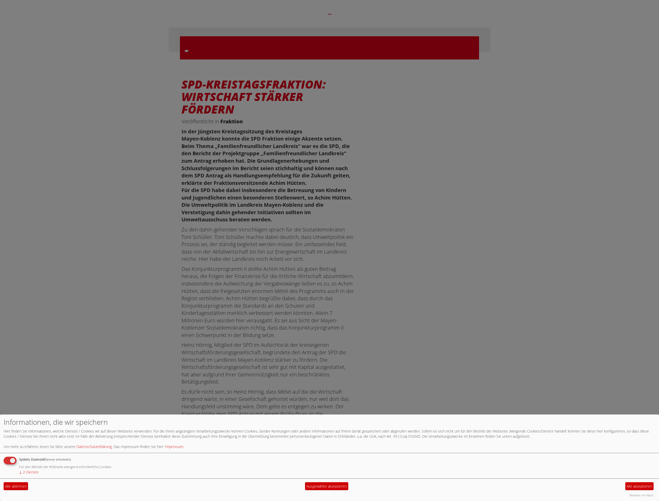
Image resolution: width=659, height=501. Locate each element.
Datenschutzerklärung (94, 446)
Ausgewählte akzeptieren (327, 486)
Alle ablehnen (16, 486)
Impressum (174, 446)
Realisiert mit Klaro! (641, 495)
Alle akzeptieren (639, 486)
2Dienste (29, 472)
